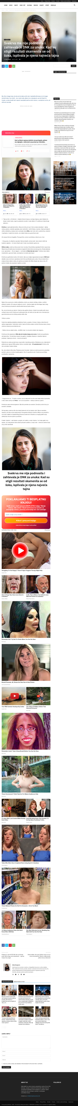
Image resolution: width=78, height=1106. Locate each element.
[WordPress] (21, 974)
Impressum (74, 1)
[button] (74, 5)
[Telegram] (16, 974)
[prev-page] (3, 1027)
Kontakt (53, 1)
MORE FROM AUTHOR (19, 981)
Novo (10, 5)
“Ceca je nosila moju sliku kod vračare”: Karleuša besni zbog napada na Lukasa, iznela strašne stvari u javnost (64, 138)
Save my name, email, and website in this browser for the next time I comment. (23, 1063)
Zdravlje (53, 5)
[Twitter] (6, 66)
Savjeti (42, 5)
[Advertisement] (26, 83)
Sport (47, 5)
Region (36, 5)
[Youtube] (24, 974)
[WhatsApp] (13, 66)
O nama (57, 1)
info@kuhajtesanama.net (33, 1096)
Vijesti (16, 5)
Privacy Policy (47, 1)
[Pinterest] (10, 66)
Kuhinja (29, 5)
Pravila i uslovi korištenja (66, 1)
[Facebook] (3, 66)
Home (42, 1)
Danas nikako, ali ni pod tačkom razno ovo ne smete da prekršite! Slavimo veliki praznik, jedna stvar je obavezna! (39, 956)
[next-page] (5, 1027)
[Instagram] (13, 974)
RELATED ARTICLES (7, 981)
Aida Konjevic (8, 59)
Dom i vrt (22, 5)
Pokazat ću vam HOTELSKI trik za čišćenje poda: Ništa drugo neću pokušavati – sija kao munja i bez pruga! (13, 956)
